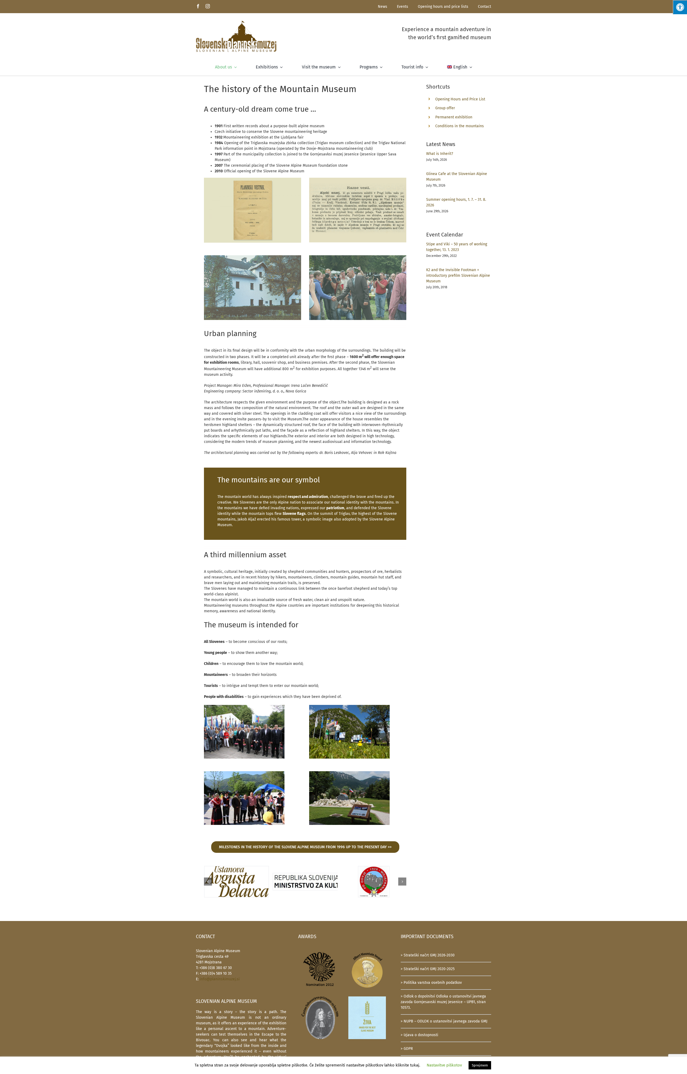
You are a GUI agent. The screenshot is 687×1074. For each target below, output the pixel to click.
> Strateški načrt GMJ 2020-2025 (428, 969)
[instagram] (208, 6)
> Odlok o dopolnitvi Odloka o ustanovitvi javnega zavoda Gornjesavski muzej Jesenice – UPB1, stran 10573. (443, 1002)
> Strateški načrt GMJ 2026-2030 (428, 955)
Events (402, 6)
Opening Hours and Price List (460, 99)
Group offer (445, 108)
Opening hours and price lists (443, 6)
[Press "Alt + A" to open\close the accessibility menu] (680, 7)
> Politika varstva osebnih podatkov (431, 982)
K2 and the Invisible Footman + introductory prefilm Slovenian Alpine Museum (458, 275)
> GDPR (407, 1048)
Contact (484, 6)
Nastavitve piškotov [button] (444, 1065)
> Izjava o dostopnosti (419, 1035)
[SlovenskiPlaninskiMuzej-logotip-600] (236, 21)
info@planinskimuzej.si (220, 979)
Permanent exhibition (453, 117)
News (382, 6)
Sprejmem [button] (480, 1065)
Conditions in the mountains (459, 126)
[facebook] (198, 6)
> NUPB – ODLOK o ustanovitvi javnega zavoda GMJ (444, 1021)
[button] (208, 882)
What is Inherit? (439, 153)
